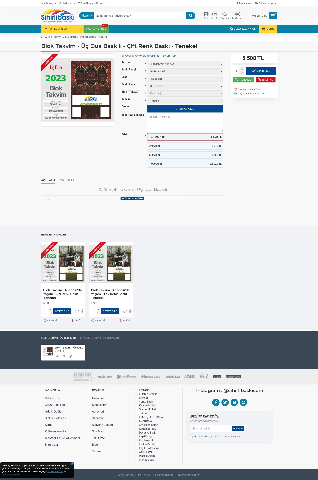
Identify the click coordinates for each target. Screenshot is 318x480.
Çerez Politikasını (10, 475)
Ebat (124, 77)
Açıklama (48, 180)
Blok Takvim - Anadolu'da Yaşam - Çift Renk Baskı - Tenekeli (62, 294)
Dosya (125, 106)
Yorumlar (66, 180)
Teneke (125, 99)
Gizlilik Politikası (55, 471)
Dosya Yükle (186, 109)
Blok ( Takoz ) (129, 91)
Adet (124, 134)
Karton (125, 62)
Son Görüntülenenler (58, 337)
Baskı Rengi (128, 69)
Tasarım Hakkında (132, 115)
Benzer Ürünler (53, 234)
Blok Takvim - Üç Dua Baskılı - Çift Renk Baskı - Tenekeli (69, 347)
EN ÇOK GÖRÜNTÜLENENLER (99, 337)
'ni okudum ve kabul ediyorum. (217, 436)
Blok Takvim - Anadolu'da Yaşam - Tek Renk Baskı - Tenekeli (110, 294)
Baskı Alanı (128, 84)
